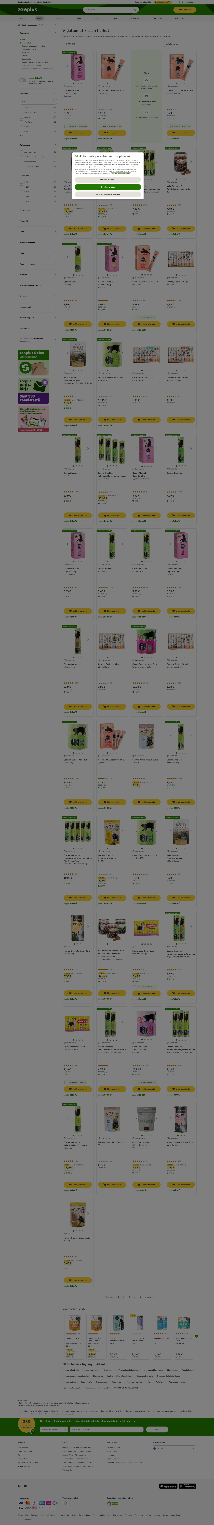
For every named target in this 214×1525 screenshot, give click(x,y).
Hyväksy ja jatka (108, 187)
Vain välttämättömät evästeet (108, 194)
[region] (108, 175)
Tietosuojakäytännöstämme (121, 174)
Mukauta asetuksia (108, 179)
